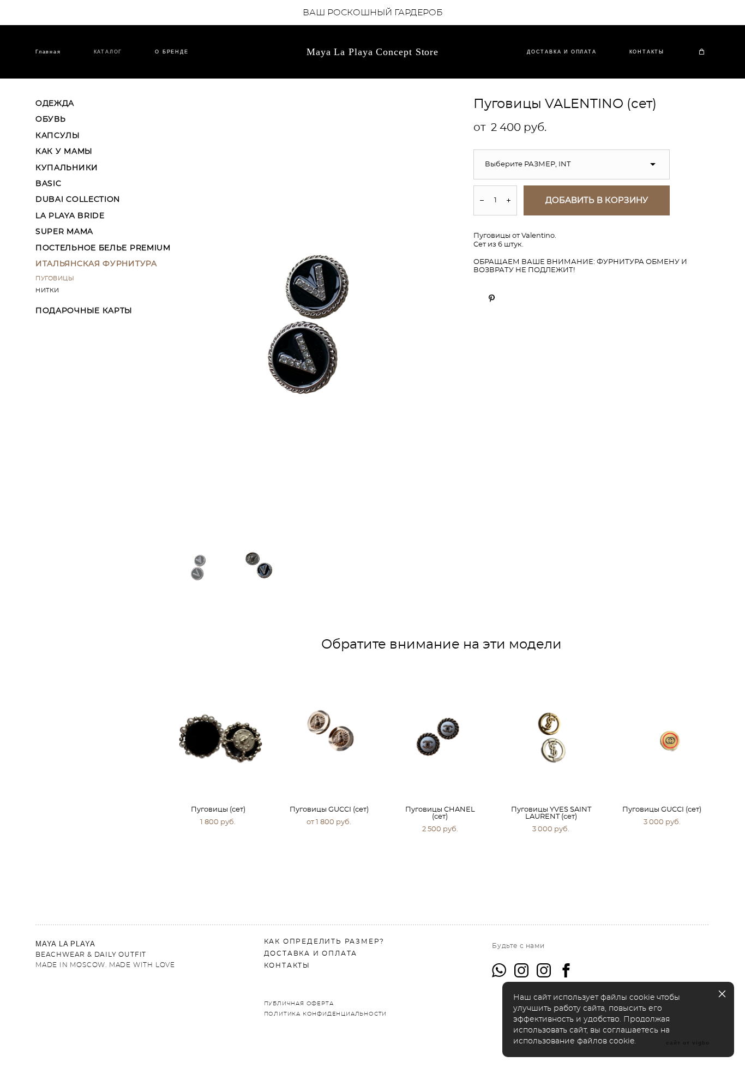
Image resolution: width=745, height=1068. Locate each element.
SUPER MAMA (64, 232)
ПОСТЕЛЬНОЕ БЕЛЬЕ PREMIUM (103, 248)
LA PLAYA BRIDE (70, 216)
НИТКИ (47, 290)
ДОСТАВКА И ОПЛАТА (562, 52)
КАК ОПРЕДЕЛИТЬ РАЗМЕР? (324, 941)
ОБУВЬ (50, 119)
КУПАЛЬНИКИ (66, 168)
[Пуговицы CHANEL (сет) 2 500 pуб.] (441, 731)
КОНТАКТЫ (646, 52)
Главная (48, 52)
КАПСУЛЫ (57, 136)
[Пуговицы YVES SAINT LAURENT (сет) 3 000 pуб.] (552, 731)
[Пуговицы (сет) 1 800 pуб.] (219, 731)
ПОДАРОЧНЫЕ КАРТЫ (84, 311)
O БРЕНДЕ (171, 52)
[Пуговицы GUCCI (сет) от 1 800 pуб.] (330, 731)
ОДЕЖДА (54, 103)
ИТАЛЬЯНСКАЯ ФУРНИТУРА (96, 264)
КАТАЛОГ (108, 52)
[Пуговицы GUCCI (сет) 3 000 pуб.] (663, 731)
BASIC (48, 184)
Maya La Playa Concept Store (372, 52)
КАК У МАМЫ (64, 151)
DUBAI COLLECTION (77, 199)
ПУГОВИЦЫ (54, 278)
